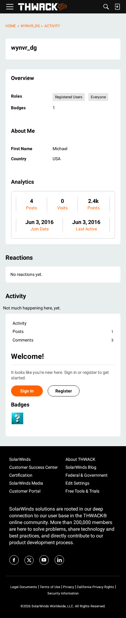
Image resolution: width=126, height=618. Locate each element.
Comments (63, 340)
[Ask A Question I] (17, 418)
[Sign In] (117, 6)
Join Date (40, 228)
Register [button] (63, 391)
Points (93, 207)
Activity (20, 323)
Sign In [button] (27, 391)
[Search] (106, 6)
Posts (31, 207)
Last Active (86, 228)
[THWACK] (42, 7)
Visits (62, 207)
